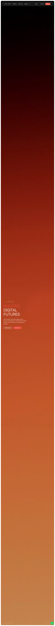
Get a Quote (17, 327)
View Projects (7, 327)
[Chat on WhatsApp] (52, 623)
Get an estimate (48, 4)
